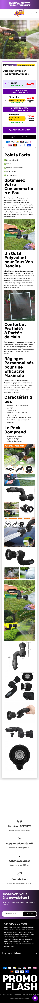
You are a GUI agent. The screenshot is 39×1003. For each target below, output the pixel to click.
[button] (19, 84)
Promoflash (8, 994)
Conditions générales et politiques (19, 998)
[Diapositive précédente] (2, 4)
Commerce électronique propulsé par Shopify (25, 994)
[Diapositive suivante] (36, 4)
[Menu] (2, 13)
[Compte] (32, 13)
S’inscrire (30, 914)
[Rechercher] (7, 13)
